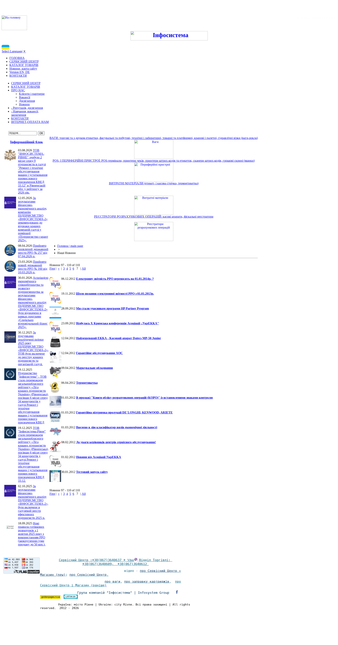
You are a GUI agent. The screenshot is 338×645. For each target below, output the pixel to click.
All (84, 268)
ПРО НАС (18, 90)
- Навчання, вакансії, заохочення (25, 113)
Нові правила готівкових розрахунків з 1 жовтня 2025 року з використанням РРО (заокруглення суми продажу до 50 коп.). (31, 534)
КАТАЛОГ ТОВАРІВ (25, 86)
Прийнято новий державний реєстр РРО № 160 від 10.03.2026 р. (32, 267)
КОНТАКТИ (20, 118)
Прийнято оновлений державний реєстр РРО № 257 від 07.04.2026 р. (33, 251)
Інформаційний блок (26, 142)
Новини (24, 104)
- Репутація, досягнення (27, 107)
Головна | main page (70, 246)
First (52, 268)
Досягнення (27, 100)
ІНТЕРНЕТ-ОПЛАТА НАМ (30, 122)
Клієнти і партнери (32, 93)
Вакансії (24, 97)
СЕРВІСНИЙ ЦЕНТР (25, 83)
